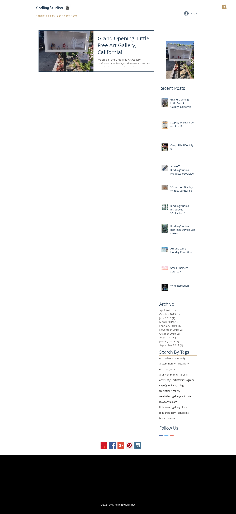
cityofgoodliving (168, 385)
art (161, 358)
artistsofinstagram (183, 380)
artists (184, 374)
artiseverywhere (168, 369)
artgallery (183, 363)
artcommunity (167, 363)
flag (182, 385)
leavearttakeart (168, 401)
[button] (224, 6)
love (184, 407)
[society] (104, 445)
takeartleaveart (168, 418)
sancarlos (183, 412)
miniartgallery (167, 412)
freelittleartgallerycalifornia (175, 396)
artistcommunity (168, 374)
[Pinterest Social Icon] (129, 445)
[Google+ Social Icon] (120, 445)
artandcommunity (175, 358)
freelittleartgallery (169, 390)
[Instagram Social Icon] (137, 445)
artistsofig (165, 380)
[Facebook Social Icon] (112, 445)
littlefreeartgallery (169, 407)
